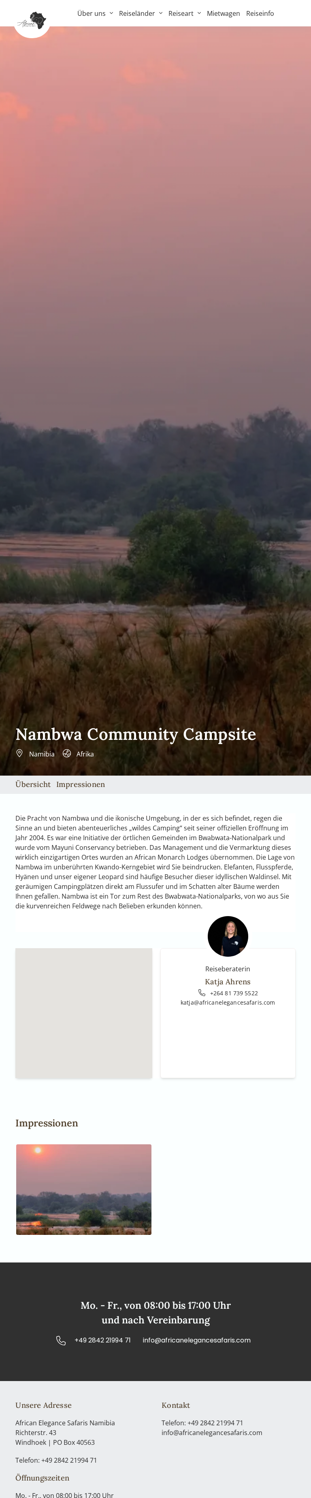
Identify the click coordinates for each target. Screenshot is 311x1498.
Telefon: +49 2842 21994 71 (56, 1460)
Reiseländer (137, 13)
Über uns (91, 13)
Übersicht (33, 784)
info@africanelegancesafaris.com (212, 1432)
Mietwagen (223, 13)
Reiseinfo (260, 13)
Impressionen (80, 784)
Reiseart (181, 13)
